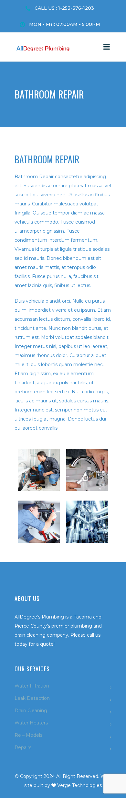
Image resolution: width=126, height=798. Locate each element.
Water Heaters (31, 723)
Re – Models (28, 735)
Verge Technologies (79, 785)
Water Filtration (32, 686)
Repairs (23, 747)
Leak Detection (32, 698)
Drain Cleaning (31, 710)
